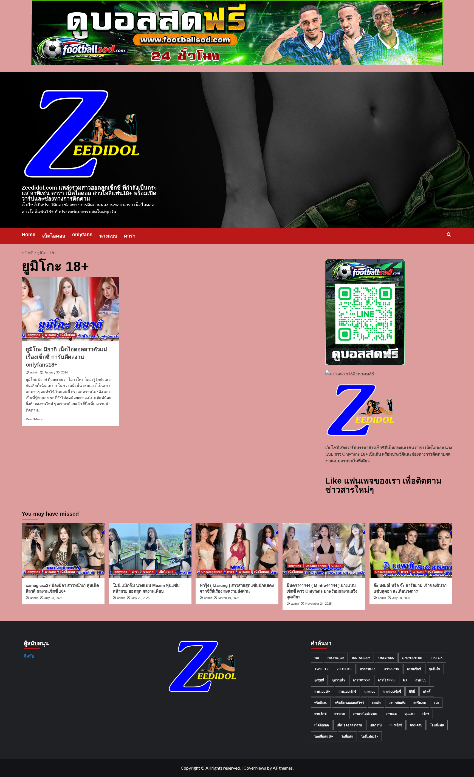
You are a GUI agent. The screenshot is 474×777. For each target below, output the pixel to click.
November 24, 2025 (318, 603)
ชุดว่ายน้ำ (338, 680)
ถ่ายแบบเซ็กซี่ (347, 691)
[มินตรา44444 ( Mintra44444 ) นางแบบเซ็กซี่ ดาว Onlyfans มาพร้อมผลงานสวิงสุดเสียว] (324, 550)
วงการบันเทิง (397, 702)
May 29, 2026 (140, 597)
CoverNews (255, 767)
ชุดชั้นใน (434, 669)
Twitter (321, 669)
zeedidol (344, 669)
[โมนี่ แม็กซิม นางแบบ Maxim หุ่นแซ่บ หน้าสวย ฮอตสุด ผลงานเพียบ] (150, 550)
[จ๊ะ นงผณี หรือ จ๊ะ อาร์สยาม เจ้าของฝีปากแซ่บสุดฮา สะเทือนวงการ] (410, 550)
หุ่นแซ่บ (409, 714)
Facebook (336, 657)
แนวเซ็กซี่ (396, 725)
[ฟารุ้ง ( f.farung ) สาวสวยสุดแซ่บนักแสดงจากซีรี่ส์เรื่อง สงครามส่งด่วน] (237, 550)
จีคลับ (29, 655)
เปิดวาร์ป (376, 725)
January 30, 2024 (56, 372)
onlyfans (82, 234)
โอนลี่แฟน (437, 725)
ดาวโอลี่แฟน (386, 680)
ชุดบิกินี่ (319, 680)
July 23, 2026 (53, 597)
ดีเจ (405, 680)
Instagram (361, 657)
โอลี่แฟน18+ (369, 736)
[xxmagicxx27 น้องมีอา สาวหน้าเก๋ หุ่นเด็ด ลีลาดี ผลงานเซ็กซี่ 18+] (63, 550)
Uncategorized (211, 571)
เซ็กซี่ (425, 714)
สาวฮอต (391, 714)
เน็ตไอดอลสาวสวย (349, 725)
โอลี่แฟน (347, 736)
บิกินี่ (412, 691)
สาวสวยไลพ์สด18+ (365, 714)
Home (28, 234)
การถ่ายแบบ (368, 669)
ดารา (130, 236)
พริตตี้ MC (320, 702)
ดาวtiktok (361, 680)
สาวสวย (339, 714)
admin (34, 372)
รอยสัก (376, 702)
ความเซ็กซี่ (414, 669)
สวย (436, 702)
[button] (448, 234)
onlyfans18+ (412, 657)
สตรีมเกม (419, 702)
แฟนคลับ (416, 725)
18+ (317, 657)
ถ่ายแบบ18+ (322, 691)
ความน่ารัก (391, 669)
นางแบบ (108, 236)
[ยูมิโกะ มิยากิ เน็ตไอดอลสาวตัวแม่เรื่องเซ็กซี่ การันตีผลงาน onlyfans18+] (70, 309)
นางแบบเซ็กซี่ (392, 691)
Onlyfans (386, 657)
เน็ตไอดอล (53, 236)
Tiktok (436, 657)
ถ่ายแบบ (420, 680)
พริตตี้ (426, 691)
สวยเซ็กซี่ (320, 714)
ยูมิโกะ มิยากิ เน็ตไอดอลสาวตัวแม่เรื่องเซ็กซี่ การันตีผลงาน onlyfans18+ (66, 357)
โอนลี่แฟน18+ (324, 736)
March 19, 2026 (228, 597)
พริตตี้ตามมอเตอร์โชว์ (349, 702)
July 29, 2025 (401, 597)
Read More (34, 419)
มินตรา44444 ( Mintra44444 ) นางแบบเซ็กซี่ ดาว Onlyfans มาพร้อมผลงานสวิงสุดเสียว (322, 591)
